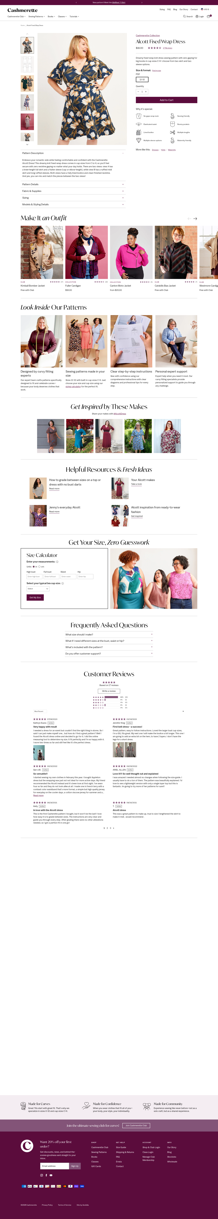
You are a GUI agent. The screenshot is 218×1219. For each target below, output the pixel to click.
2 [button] (107, 828)
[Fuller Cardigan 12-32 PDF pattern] (86, 252)
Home (23, 25)
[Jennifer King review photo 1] (118, 749)
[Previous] (76, 2)
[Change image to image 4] (27, 102)
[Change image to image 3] (27, 83)
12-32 (142, 79)
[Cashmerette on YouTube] (50, 1175)
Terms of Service (64, 1205)
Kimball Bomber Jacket (33, 285)
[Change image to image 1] (27, 45)
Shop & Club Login (151, 1147)
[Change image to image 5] (27, 122)
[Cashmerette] (22, 10)
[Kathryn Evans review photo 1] (39, 752)
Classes (95, 1161)
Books (94, 1157)
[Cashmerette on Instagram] (41, 1175)
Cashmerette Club (99, 1147)
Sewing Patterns (99, 1152)
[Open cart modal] (208, 16)
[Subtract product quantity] (138, 91)
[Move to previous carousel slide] (189, 218)
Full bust (47, 572)
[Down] (27, 143)
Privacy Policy (47, 1205)
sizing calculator (73, 386)
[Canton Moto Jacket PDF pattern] (131, 252)
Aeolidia (86, 1205)
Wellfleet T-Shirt (118, 2)
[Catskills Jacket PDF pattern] (176, 252)
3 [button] (110, 828)
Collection (70, 282)
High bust (31, 572)
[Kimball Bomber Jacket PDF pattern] (42, 252)
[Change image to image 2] (27, 64)
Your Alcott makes (143, 480)
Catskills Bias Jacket (165, 285)
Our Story (171, 1147)
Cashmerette (31, 1205)
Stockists (171, 1157)
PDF (138, 74)
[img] (39, 719)
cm (42, 566)
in (36, 566)
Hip (79, 572)
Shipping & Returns (125, 1152)
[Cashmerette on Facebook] (46, 1175)
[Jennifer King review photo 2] (130, 749)
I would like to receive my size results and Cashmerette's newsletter (75, 145)
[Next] (142, 2)
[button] (98, 697)
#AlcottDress (120, 413)
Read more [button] (38, 795)
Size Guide (121, 1147)
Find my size (156, 71)
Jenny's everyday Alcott (64, 507)
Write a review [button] (109, 691)
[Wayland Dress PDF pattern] (109, 970)
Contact (120, 1166)
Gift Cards (96, 1166)
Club (23, 282)
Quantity (140, 86)
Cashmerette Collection (148, 35)
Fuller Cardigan (73, 285)
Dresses (155, 150)
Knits (163, 150)
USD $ (206, 9)
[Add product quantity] (146, 91)
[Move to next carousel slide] (195, 219)
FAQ (118, 1157)
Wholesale (172, 1161)
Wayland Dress (28, 1087)
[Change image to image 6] (27, 141)
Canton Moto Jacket (120, 285)
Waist (63, 572)
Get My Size (35, 597)
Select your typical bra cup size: (44, 583)
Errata (119, 1161)
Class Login (148, 1152)
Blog (169, 1152)
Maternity (172, 150)
